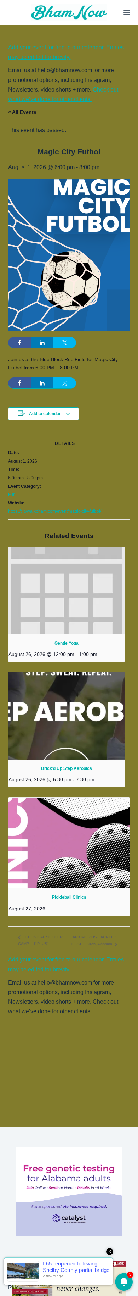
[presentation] (66, 590)
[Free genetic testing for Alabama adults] (69, 1191)
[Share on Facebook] (19, 342)
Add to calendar (45, 413)
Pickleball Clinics (69, 897)
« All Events (22, 112)
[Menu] (126, 12)
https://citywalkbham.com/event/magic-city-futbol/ (54, 511)
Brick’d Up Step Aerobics (66, 768)
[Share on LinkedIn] (42, 342)
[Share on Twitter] (64, 342)
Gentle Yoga (66, 643)
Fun (12, 494)
